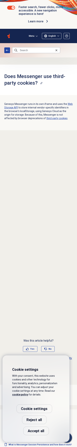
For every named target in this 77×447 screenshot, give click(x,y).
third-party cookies (57, 118)
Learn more (35, 21)
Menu (31, 36)
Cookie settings (34, 409)
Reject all (34, 420)
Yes (32, 349)
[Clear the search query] (56, 50)
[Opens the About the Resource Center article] (67, 36)
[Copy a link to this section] (41, 83)
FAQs (7, 50)
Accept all (36, 431)
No (50, 349)
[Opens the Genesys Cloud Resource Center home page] (8, 36)
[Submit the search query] (16, 50)
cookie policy (20, 394)
